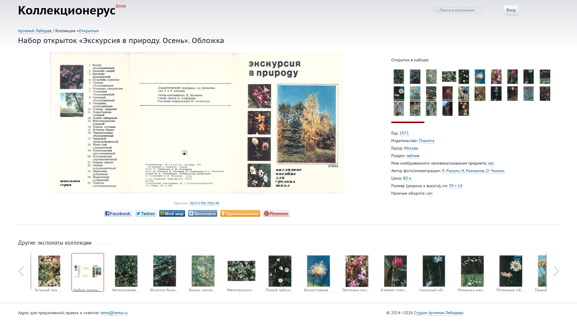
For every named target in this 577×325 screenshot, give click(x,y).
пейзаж (413, 155)
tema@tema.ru (114, 312)
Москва (411, 148)
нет (429, 193)
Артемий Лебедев (34, 30)
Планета (426, 140)
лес (491, 163)
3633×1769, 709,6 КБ (204, 203)
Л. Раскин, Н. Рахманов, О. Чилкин (473, 170)
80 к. (407, 178)
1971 (404, 133)
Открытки (88, 30)
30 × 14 (456, 185)
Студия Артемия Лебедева (438, 312)
